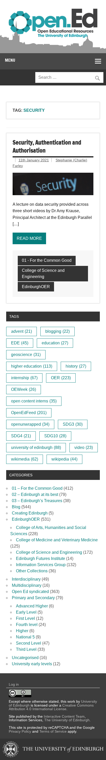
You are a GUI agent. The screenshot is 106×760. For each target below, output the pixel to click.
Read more (29, 238)
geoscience (26, 354)
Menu (10, 60)
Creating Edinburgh (30, 513)
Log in (14, 684)
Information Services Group (41, 565)
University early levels (32, 664)
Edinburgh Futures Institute (40, 558)
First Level (25, 618)
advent (21, 331)
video (83, 447)
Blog (16, 507)
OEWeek (23, 389)
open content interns (34, 401)
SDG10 (55, 436)
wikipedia (64, 459)
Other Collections (32, 571)
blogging (57, 331)
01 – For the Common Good (37, 488)
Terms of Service (53, 731)
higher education (31, 366)
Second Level (28, 643)
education (55, 343)
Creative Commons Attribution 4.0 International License (51, 707)
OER (61, 378)
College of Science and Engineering (43, 273)
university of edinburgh (36, 447)
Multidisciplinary (26, 585)
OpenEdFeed (29, 412)
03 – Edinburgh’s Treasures (37, 500)
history (76, 366)
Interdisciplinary (26, 579)
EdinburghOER (36, 286)
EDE (19, 343)
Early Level (26, 612)
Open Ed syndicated (30, 591)
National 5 (25, 637)
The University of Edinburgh (67, 720)
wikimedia (24, 459)
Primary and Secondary (33, 598)
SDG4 (21, 436)
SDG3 (73, 424)
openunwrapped (30, 424)
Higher (22, 631)
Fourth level (27, 624)
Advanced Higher (32, 606)
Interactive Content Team (64, 716)
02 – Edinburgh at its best (35, 494)
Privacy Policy (20, 731)
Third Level (26, 649)
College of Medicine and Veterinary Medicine (57, 540)
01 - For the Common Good (47, 260)
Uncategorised (25, 657)
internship (24, 378)
